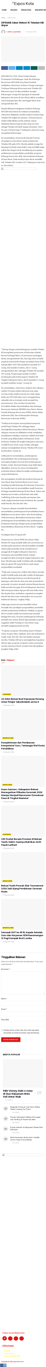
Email (4, 1009)
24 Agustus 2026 (8, 705)
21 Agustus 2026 (8, 895)
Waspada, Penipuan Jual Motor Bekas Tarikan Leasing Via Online (25, 1108)
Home (4, 10)
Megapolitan (8, 738)
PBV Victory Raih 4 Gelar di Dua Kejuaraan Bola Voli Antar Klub (18, 1093)
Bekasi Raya (26, 10)
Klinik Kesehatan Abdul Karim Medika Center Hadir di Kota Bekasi (24, 1138)
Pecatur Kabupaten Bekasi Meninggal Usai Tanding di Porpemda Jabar (25, 1118)
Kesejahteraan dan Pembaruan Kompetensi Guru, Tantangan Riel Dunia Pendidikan (23, 745)
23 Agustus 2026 (8, 802)
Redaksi (13, 10)
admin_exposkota (14, 32)
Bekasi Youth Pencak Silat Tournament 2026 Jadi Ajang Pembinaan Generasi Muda (22, 888)
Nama (4, 998)
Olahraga (7, 694)
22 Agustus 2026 (8, 848)
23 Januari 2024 (31, 32)
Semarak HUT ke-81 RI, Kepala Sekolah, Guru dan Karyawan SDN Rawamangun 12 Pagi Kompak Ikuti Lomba (22, 935)
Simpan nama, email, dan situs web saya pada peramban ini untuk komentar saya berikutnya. (22, 1031)
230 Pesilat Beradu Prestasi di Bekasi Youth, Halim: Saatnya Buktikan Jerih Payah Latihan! (21, 842)
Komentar (5, 969)
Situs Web (5, 1020)
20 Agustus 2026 (8, 942)
